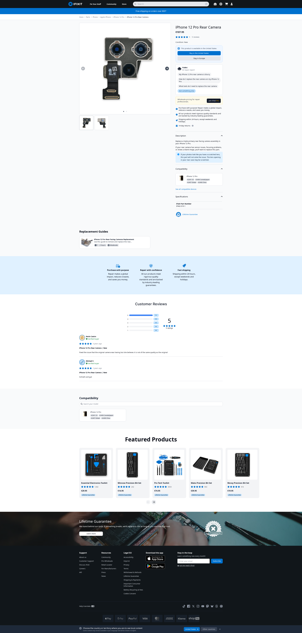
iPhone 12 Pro (118, 17)
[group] (83, 68)
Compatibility (181, 169)
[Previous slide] (148, 502)
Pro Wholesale (107, 561)
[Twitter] (193, 606)
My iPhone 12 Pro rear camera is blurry (194, 74)
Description (181, 135)
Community (106, 557)
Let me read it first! (187, 565)
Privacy (126, 565)
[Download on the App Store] (155, 558)
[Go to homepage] (76, 4)
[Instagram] (198, 606)
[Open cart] (226, 4)
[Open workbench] (215, 4)
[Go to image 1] (123, 111)
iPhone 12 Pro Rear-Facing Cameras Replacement (114, 239)
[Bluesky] (212, 606)
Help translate (84, 606)
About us (82, 557)
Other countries (209, 629)
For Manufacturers (108, 568)
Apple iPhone (105, 17)
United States (190, 629)
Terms (126, 568)
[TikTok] (183, 606)
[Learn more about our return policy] (193, 126)
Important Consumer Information (132, 585)
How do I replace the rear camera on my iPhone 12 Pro (199, 80)
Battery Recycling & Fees (133, 590)
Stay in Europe (199, 58)
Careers (82, 568)
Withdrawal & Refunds (132, 572)
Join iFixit (214, 101)
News (103, 576)
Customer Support (86, 561)
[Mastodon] (207, 606)
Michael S (90, 361)
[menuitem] (95, 4)
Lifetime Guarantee (131, 576)
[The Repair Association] (221, 606)
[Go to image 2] (126, 111)
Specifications (182, 196)
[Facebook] (188, 606)
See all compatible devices (186, 189)
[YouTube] (202, 606)
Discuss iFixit (84, 565)
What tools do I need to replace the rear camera (198, 86)
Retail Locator (106, 565)
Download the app (154, 553)
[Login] (232, 4)
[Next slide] (154, 502)
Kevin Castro (91, 336)
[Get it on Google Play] (155, 566)
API (80, 572)
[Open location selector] (220, 4)
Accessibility (128, 557)
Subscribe (217, 561)
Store (81, 17)
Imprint (127, 561)
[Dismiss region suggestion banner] (220, 629)
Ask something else (186, 91)
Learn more (91, 534)
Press (103, 572)
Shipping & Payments (132, 580)
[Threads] (216, 606)
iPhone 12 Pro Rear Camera (137, 17)
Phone (95, 17)
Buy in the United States (199, 53)
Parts (88, 17)
